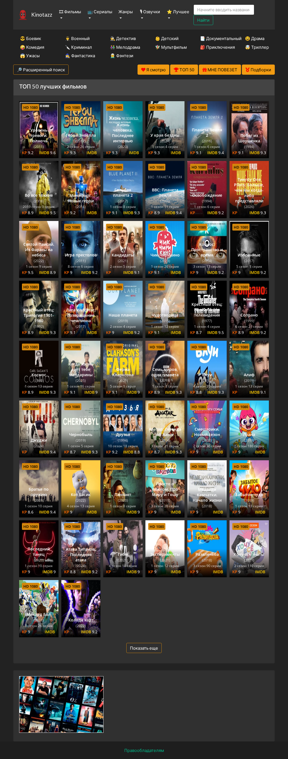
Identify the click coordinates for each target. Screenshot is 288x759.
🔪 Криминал (78, 47)
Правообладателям (144, 750)
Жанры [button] (125, 11)
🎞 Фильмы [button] (70, 11)
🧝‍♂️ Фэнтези (121, 55)
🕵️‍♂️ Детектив (123, 38)
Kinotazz (41, 14)
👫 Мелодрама (125, 47)
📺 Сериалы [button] (99, 11)
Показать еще (144, 647)
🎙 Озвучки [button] (150, 11)
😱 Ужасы (30, 55)
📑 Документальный (215, 38)
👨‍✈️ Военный (77, 38)
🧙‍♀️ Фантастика (80, 55)
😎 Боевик (30, 38)
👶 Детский (167, 38)
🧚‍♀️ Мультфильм (170, 47)
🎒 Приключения (215, 47)
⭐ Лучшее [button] (178, 11)
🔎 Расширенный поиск (41, 69)
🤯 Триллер (257, 47)
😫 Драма (254, 38)
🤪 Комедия (32, 47)
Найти (203, 20)
